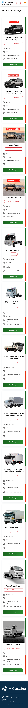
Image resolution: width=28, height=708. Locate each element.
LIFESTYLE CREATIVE (18, 704)
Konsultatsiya (13, 64)
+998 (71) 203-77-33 (6, 4)
